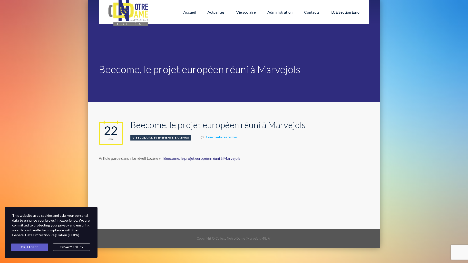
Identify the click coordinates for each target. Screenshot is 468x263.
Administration (279, 12)
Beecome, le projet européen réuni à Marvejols (201, 158)
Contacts (312, 12)
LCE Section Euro (345, 12)
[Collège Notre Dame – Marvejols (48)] (128, 12)
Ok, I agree (30, 247)
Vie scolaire (246, 12)
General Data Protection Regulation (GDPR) (45, 235)
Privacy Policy (71, 247)
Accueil (189, 12)
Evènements (164, 137)
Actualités (215, 12)
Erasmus (182, 137)
